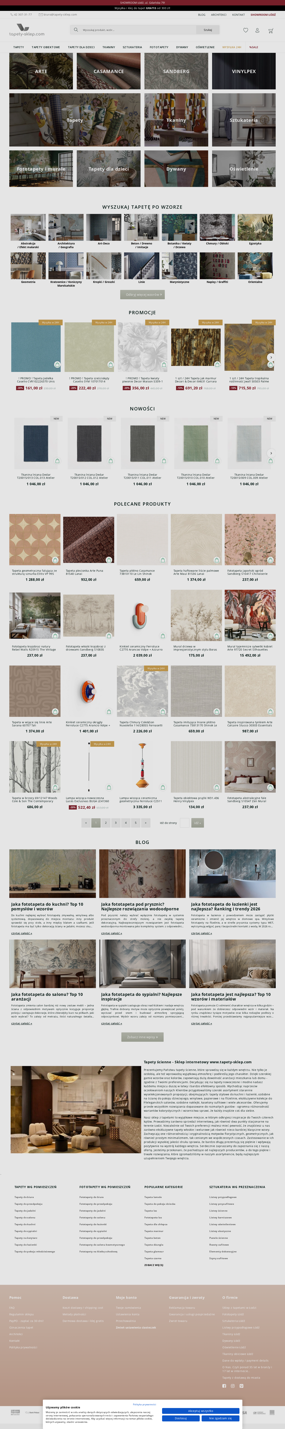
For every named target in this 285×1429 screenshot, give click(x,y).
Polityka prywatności (144, 1404)
